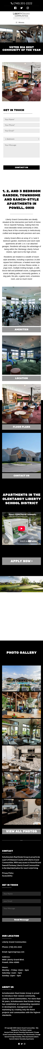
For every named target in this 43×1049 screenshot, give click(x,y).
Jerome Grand (8, 1032)
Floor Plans (21, 404)
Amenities (21, 307)
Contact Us (21, 453)
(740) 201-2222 (22, 3)
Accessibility (7, 876)
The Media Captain (26, 1030)
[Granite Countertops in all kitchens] (21, 758)
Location (21, 356)
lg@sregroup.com (16, 952)
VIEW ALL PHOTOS (21, 831)
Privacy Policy (7, 873)
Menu (21, 22)
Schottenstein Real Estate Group (16, 993)
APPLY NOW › (21, 561)
